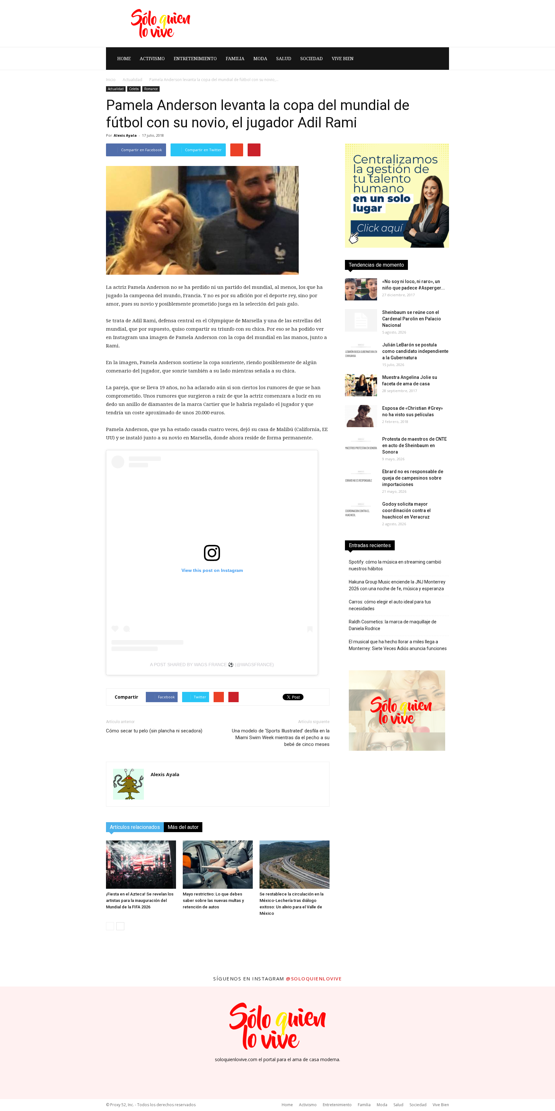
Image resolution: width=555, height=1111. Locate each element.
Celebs (134, 89)
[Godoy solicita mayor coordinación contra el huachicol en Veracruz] (361, 512)
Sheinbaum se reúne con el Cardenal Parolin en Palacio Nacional (411, 319)
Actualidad (132, 79)
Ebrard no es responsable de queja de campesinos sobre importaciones (412, 478)
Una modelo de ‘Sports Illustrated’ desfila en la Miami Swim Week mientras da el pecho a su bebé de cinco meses (281, 737)
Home (124, 58)
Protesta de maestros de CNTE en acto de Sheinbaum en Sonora (414, 445)
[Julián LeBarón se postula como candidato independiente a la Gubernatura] (361, 353)
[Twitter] (294, 1070)
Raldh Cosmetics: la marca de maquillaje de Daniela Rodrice (392, 625)
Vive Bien (343, 58)
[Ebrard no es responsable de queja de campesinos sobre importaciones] (361, 479)
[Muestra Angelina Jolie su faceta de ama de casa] (361, 385)
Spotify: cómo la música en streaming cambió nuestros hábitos (395, 565)
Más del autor (183, 827)
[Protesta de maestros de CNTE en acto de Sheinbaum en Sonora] (361, 447)
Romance (151, 89)
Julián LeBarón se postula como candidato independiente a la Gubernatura (415, 351)
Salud (283, 58)
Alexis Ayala (125, 135)
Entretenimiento (195, 58)
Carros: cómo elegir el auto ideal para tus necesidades (390, 605)
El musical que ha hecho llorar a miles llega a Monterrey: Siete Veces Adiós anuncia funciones (398, 645)
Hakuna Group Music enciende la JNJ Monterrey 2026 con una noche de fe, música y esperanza (397, 585)
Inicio (111, 79)
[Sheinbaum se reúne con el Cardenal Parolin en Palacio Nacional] (361, 320)
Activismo (152, 58)
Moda (260, 58)
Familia (235, 58)
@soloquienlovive (314, 978)
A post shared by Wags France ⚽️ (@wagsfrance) (212, 664)
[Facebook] (260, 1070)
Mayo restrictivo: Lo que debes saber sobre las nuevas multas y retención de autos (213, 900)
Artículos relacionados (135, 827)
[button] (441, 58)
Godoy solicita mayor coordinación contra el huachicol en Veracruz (406, 510)
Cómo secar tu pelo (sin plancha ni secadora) (154, 731)
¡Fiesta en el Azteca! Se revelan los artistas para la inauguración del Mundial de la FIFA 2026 (139, 900)
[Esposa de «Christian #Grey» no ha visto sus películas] (361, 416)
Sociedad (311, 58)
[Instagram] (277, 1070)
